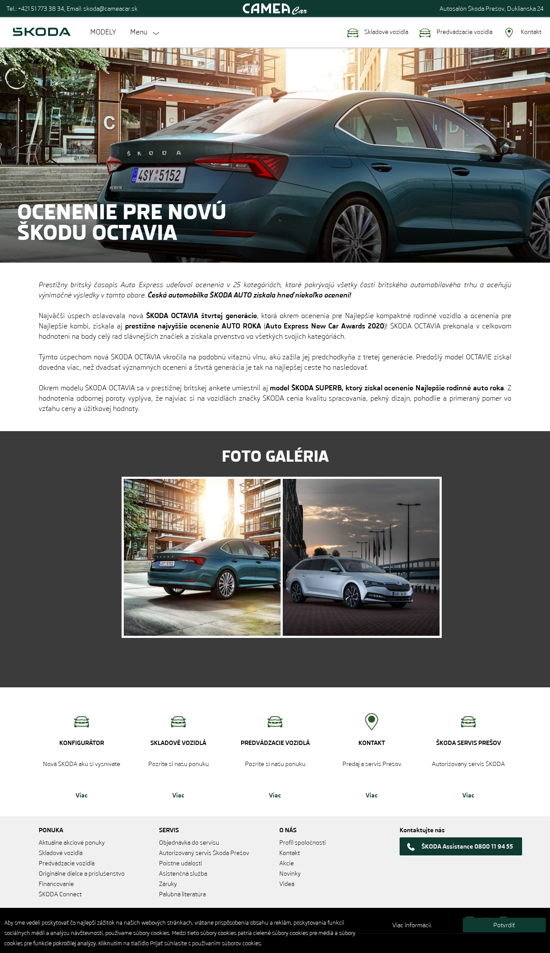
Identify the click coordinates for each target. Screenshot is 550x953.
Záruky (168, 883)
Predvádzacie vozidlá (463, 31)
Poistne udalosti (180, 863)
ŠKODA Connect (60, 894)
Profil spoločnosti (302, 842)
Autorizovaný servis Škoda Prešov (204, 852)
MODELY (103, 32)
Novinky (290, 873)
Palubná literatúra (182, 894)
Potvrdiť (504, 925)
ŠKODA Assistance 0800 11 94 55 (467, 846)
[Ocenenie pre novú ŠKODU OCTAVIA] (202, 557)
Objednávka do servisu (189, 842)
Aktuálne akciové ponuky (72, 842)
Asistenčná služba (183, 873)
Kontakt (530, 31)
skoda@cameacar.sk (110, 8)
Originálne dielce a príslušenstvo (82, 873)
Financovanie (56, 883)
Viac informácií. (412, 925)
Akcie (286, 863)
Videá (286, 883)
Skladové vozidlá (385, 31)
